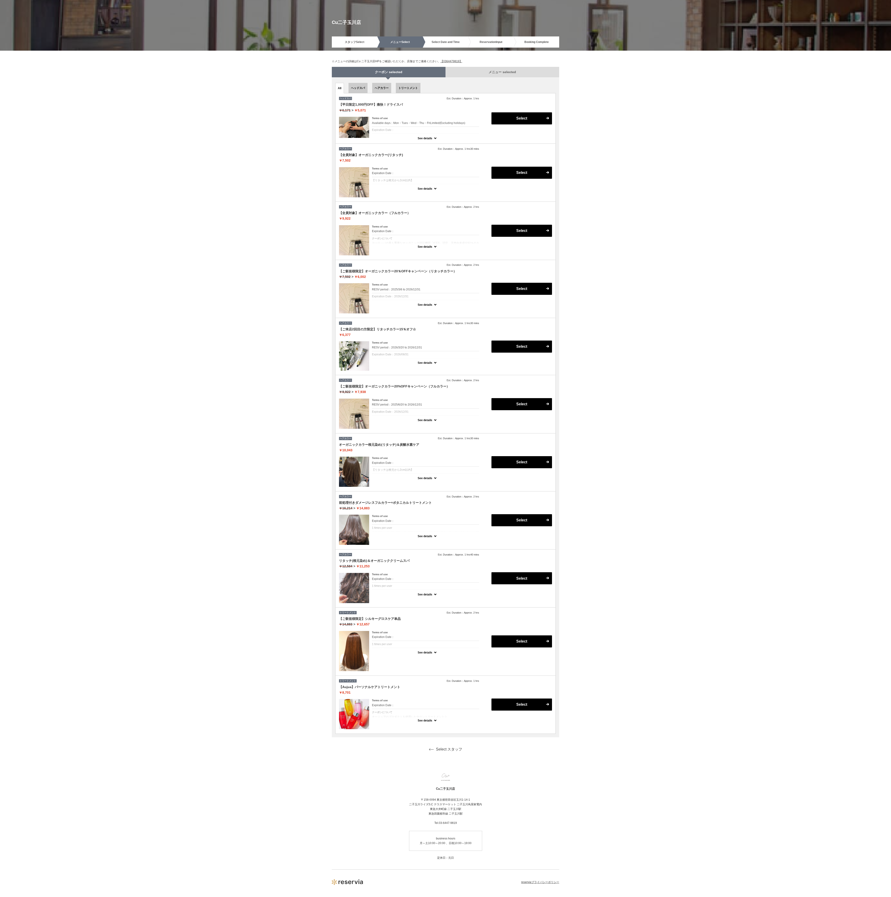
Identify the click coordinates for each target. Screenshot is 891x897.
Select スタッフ (449, 749)
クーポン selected (388, 72)
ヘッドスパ (358, 88)
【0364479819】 (451, 61)
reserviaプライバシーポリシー (540, 882)
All (339, 88)
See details (425, 138)
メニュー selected (502, 72)
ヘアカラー (382, 88)
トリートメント (408, 88)
